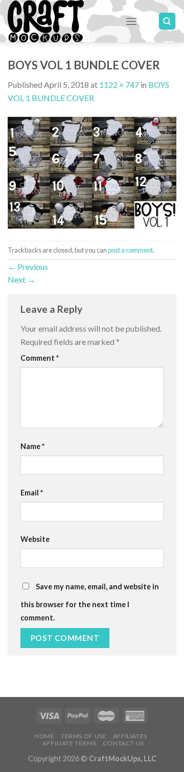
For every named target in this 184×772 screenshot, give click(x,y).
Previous (28, 266)
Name (32, 446)
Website (35, 539)
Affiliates (130, 736)
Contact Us (123, 743)
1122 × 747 (119, 84)
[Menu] (131, 21)
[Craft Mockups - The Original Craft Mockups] (59, 21)
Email (31, 492)
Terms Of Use (83, 736)
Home (44, 736)
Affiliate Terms (69, 743)
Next (21, 279)
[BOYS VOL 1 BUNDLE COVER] (92, 171)
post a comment (130, 250)
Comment (39, 358)
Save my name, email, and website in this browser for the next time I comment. (89, 602)
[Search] (167, 21)
